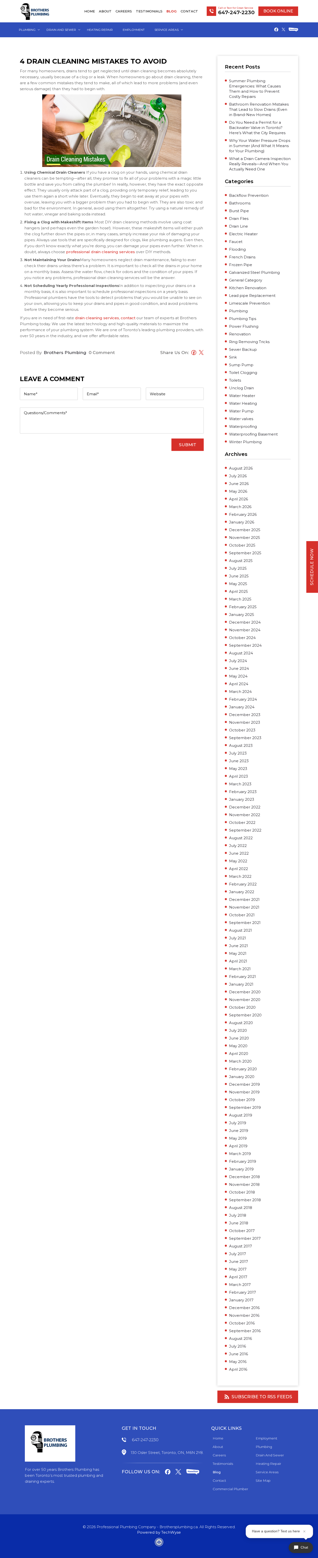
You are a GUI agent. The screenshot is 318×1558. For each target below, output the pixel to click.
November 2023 (244, 722)
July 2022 (238, 845)
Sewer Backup (243, 349)
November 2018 (244, 1184)
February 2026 (243, 514)
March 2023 (240, 784)
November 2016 (244, 1315)
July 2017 (237, 1253)
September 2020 (245, 1015)
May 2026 (238, 491)
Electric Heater (243, 234)
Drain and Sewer (61, 30)
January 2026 (241, 522)
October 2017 (242, 1230)
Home (89, 11)
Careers (124, 11)
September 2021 (245, 922)
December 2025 (244, 529)
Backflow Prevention (249, 195)
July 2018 (237, 1215)
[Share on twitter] (200, 353)
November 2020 (244, 999)
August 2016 (240, 1338)
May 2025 (238, 583)
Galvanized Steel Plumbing (254, 272)
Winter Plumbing (245, 441)
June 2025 (239, 576)
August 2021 (240, 930)
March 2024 (240, 691)
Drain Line (238, 226)
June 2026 (239, 483)
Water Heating (243, 403)
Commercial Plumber (230, 1489)
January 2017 (241, 1300)
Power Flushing (243, 326)
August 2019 (240, 1115)
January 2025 (241, 614)
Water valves (241, 418)
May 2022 (238, 861)
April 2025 (238, 591)
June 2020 (239, 1038)
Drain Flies (238, 218)
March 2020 (240, 1061)
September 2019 (245, 1107)
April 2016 (238, 1369)
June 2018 (238, 1223)
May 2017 (237, 1269)
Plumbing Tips (242, 318)
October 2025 (242, 545)
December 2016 (244, 1307)
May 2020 (238, 1045)
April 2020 (238, 1053)
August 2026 (241, 468)
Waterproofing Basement (253, 434)
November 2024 (244, 630)
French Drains (242, 257)
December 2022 (244, 807)
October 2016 (242, 1323)
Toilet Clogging (243, 372)
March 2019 (240, 1153)
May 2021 (237, 953)
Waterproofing (243, 426)
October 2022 (242, 822)
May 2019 (238, 1138)
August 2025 (241, 560)
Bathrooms (239, 203)
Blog (171, 11)
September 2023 (245, 737)
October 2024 (242, 637)
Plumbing (27, 30)
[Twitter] (283, 29)
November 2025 (244, 537)
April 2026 (238, 499)
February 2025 (243, 606)
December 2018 (244, 1176)
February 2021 (242, 976)
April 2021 (238, 961)
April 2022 (238, 868)
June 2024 (239, 668)
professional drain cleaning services (100, 251)
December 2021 (244, 899)
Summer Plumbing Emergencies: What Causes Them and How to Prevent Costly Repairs (255, 89)
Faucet (235, 241)
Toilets (235, 380)
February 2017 (242, 1292)
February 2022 (243, 884)
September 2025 (245, 553)
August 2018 (240, 1207)
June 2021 (238, 945)
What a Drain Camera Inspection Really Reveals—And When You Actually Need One (260, 163)
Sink (233, 357)
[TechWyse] (159, 1543)
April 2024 (238, 683)
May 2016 (237, 1361)
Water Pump (241, 411)
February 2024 (243, 699)
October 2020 (242, 1007)
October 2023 (242, 730)
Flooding (237, 249)
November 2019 (244, 1092)
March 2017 (240, 1284)
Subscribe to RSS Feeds (262, 1396)
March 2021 (240, 968)
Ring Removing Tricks (249, 341)
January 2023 (241, 799)
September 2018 (245, 1200)
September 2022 (245, 830)
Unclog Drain (241, 388)
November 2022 (244, 814)
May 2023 (238, 768)
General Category (245, 280)
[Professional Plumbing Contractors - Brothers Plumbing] (36, 11)
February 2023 (243, 791)
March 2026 (240, 506)
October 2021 (242, 915)
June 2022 (239, 853)
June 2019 (238, 1130)
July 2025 (238, 568)
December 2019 (244, 1084)
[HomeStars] (293, 30)
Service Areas (167, 30)
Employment (134, 30)
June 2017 (238, 1261)
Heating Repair (100, 30)
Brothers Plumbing (65, 352)
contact (128, 318)
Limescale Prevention (249, 303)
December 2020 (245, 992)
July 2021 (237, 938)
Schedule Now (312, 567)
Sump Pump (241, 364)
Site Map (263, 1480)
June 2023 (239, 761)
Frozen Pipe (240, 264)
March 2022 (240, 876)
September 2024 (245, 645)
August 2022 (241, 838)
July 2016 (237, 1346)
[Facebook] (276, 30)
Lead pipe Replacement (252, 295)
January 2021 (241, 984)
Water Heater (242, 395)
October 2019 (242, 1099)
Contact (189, 11)
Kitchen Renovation (247, 287)
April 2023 (238, 776)
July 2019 (237, 1122)
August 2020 (241, 1022)
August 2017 (240, 1246)
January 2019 (241, 1169)
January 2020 (241, 1076)
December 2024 (245, 622)
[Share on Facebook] (192, 353)
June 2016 (238, 1354)
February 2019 (242, 1161)
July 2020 (238, 1030)
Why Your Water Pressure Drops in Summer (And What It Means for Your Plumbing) (259, 145)
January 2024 (241, 707)
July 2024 (238, 660)
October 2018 (242, 1192)
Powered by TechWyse (159, 1532)
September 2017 (245, 1238)
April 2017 (238, 1277)
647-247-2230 (145, 1439)
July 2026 (238, 476)
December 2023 (244, 714)
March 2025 (240, 599)
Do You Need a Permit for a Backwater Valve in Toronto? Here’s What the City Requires (257, 127)
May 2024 (238, 676)
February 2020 (243, 1069)
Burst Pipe (239, 210)
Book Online (278, 11)
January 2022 (241, 891)
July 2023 (238, 753)
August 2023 (241, 745)
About (105, 11)
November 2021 (244, 907)
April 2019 (238, 1146)
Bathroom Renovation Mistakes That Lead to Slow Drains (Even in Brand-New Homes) (259, 109)
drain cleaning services (97, 318)
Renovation (240, 334)
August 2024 (241, 653)
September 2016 (245, 1330)
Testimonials (149, 11)
